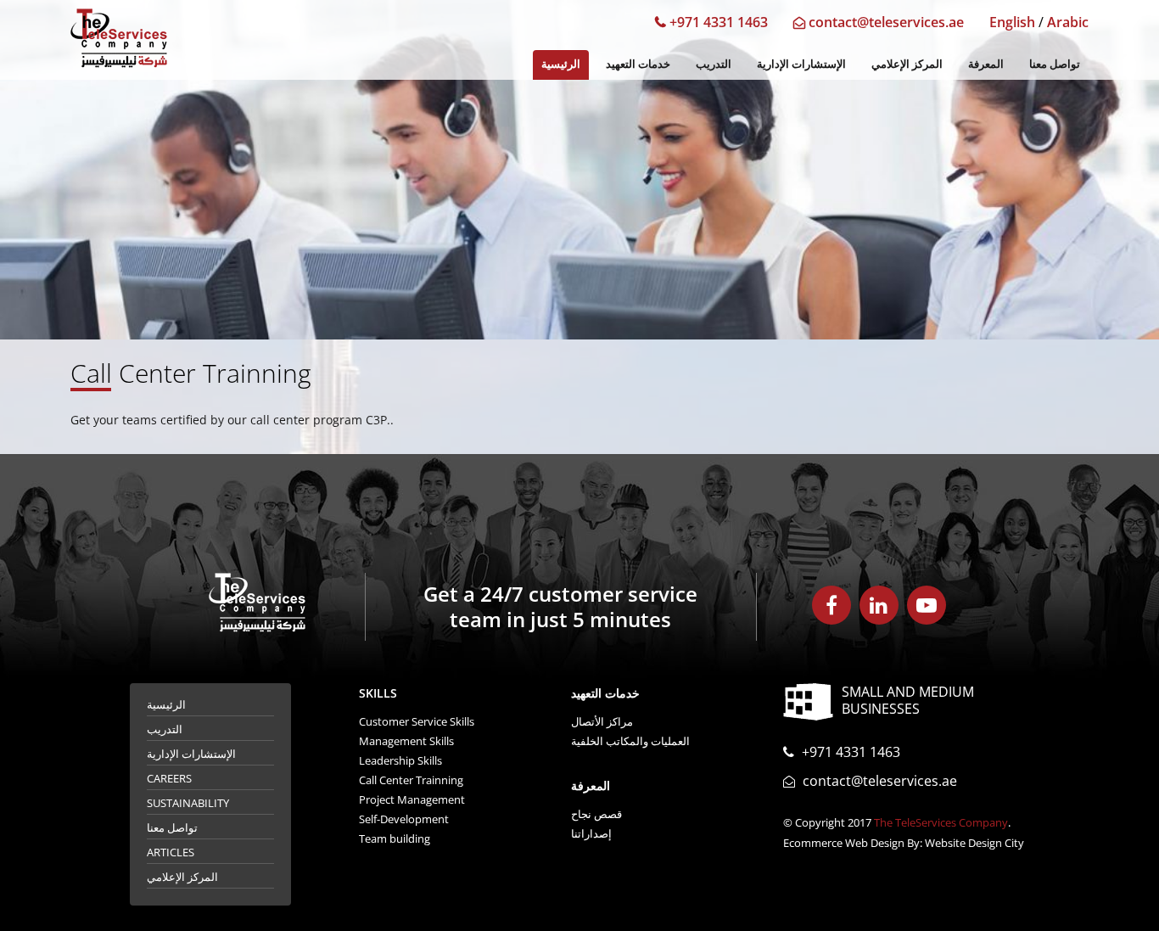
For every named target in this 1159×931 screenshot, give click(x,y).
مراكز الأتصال (602, 721)
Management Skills (406, 741)
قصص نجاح (596, 814)
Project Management (412, 799)
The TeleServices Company (941, 822)
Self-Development (404, 819)
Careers (169, 778)
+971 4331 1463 (717, 22)
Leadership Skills (400, 760)
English (1012, 22)
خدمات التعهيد (638, 63)
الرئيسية (560, 63)
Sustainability (188, 802)
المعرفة (986, 63)
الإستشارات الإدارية (801, 63)
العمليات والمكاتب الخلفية (630, 741)
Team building (394, 838)
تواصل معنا (1054, 63)
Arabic (1068, 22)
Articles (170, 852)
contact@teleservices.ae (884, 22)
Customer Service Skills (416, 721)
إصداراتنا (591, 833)
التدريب (713, 63)
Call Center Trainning (411, 780)
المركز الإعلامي (907, 63)
